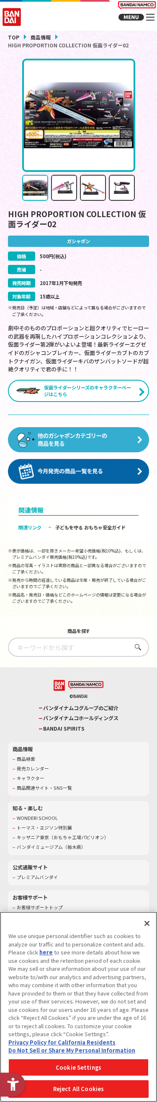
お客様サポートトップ (40, 907)
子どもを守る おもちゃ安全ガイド (90, 527)
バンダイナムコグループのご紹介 (80, 708)
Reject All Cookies (78, 1089)
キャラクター (30, 778)
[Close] (147, 923)
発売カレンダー (33, 769)
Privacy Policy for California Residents (62, 1042)
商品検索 (26, 759)
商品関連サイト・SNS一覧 (44, 788)
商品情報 (41, 37)
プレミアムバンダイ (37, 877)
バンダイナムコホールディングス (80, 718)
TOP (13, 37)
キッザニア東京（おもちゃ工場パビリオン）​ (63, 837)
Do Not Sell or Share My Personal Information (71, 1050)
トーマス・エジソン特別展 (44, 828)
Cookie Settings (78, 1067)
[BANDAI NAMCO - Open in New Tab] (85, 685)
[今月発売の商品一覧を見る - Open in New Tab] (78, 471)
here (46, 952)
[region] (78, 1007)
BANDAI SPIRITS (64, 728)
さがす (136, 647)
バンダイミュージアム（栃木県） (51, 847)
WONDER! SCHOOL (37, 818)
